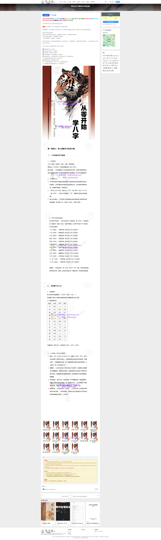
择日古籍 (105, 65)
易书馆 (69, 2)
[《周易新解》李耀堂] (48, 511)
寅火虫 (52, 26)
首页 (61, 2)
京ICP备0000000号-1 (76, 537)
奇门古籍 (108, 63)
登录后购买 (111, 21)
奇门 (104, 63)
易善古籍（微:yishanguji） (50, 489)
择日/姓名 (115, 63)
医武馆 (83, 2)
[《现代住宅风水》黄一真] (63, 511)
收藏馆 (87, 2)
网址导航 (69, 534)
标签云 (64, 2)
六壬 (110, 58)
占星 (117, 61)
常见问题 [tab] (54, 15)
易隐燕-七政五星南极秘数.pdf (93, 523)
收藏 (97, 489)
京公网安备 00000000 (84, 537)
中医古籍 (109, 55)
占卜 (107, 60)
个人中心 (69, 531)
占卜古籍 (113, 61)
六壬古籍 (114, 58)
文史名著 (109, 65)
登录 (118, 1)
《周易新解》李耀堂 (46, 523)
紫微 (115, 68)
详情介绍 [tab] (46, 15)
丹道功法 (115, 55)
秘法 (109, 68)
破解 (105, 68)
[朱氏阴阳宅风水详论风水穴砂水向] (78, 511)
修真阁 (78, 2)
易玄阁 (73, 2)
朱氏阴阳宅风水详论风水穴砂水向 (78, 524)
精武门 (112, 68)
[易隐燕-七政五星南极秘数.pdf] (93, 511)
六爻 (104, 61)
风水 (104, 70)
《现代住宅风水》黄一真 (62, 523)
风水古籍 (110, 70)
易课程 (93, 2)
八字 (45, 486)
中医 (104, 56)
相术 (113, 65)
